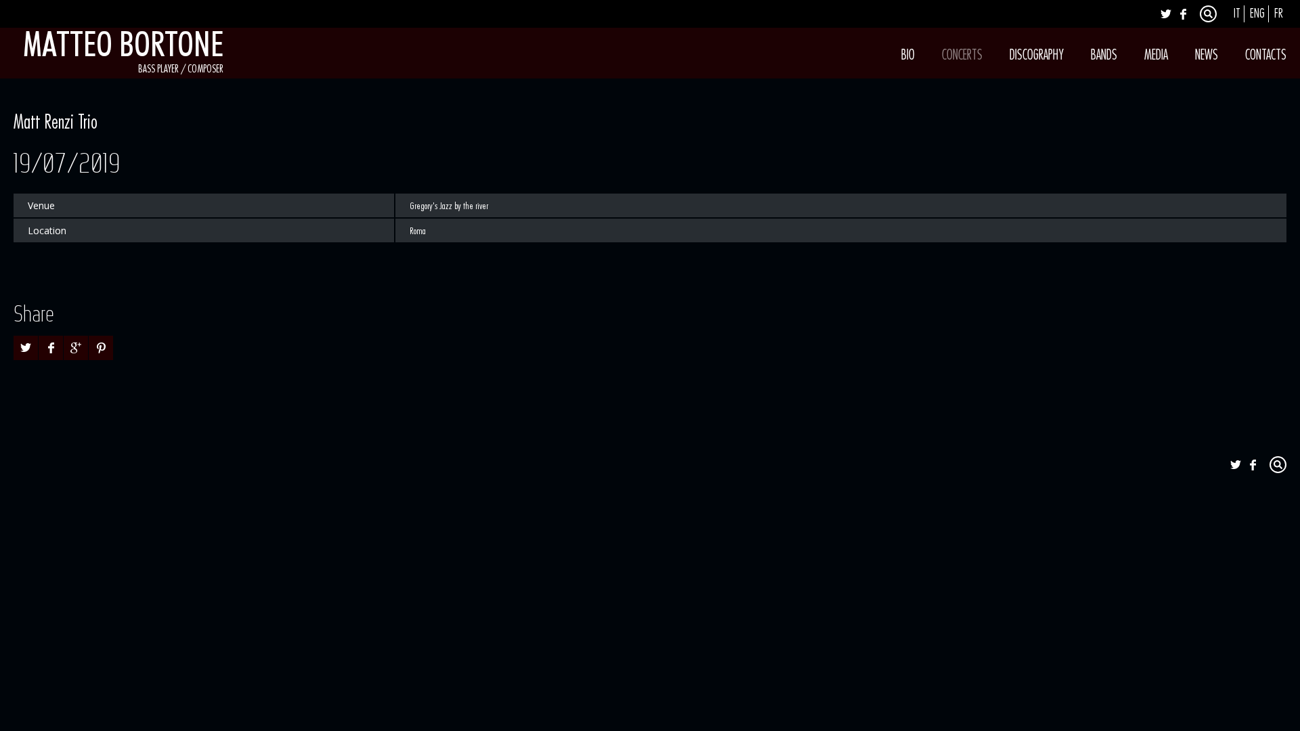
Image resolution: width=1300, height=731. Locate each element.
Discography (1037, 55)
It (1237, 13)
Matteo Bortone (123, 44)
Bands (1104, 55)
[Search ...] (1208, 13)
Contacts (1265, 55)
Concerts (962, 55)
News (1206, 55)
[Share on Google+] (76, 348)
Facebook (1182, 13)
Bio (908, 55)
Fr (1278, 13)
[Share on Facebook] (51, 348)
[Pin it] (101, 348)
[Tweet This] (26, 348)
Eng (1257, 13)
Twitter (1165, 13)
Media (1156, 55)
